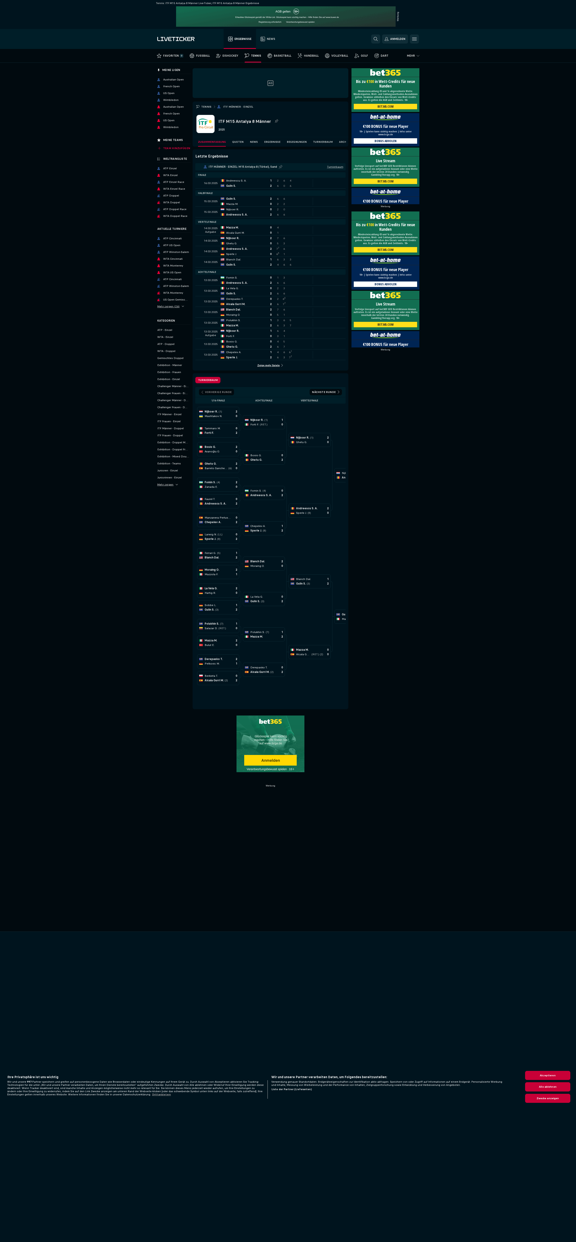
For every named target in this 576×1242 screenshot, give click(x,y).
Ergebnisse (272, 141)
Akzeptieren (547, 1075)
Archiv (344, 141)
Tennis (206, 106)
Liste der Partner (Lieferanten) (291, 1089)
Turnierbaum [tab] (208, 380)
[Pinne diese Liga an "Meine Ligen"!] (280, 166)
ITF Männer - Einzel (238, 106)
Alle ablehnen (548, 1086)
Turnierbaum (323, 141)
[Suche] (375, 39)
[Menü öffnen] (414, 39)
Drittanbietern (161, 1094)
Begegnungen (297, 141)
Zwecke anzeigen (548, 1098)
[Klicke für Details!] (270, 183)
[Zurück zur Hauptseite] (182, 39)
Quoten (238, 141)
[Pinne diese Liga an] (276, 121)
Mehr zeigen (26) (168, 306)
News (254, 141)
